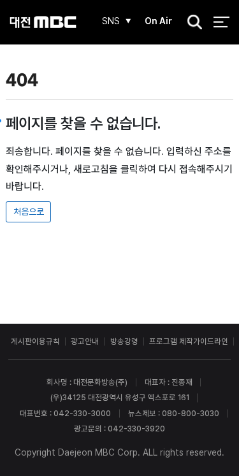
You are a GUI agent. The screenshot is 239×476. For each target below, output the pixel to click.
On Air (158, 21)
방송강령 (124, 341)
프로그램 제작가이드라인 (188, 341)
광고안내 (85, 341)
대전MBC (43, 22)
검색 (191, 23)
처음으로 (28, 211)
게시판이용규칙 (35, 341)
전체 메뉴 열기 (221, 22)
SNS (111, 21)
